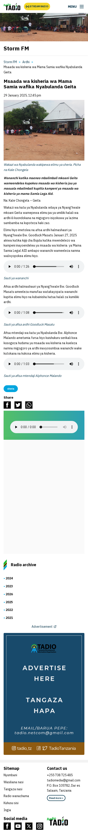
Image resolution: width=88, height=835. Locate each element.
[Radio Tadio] (65, 820)
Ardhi (26, 62)
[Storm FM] (12, 6)
